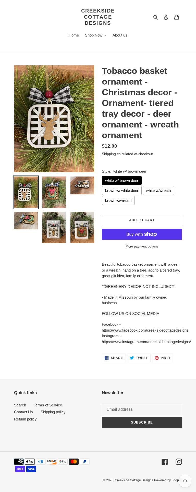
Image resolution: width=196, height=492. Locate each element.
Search (20, 405)
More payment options (142, 246)
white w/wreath (158, 190)
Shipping (109, 154)
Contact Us (23, 412)
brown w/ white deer (121, 190)
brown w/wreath (118, 200)
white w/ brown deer (121, 180)
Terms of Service (48, 405)
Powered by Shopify (168, 480)
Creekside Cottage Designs (98, 17)
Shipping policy (53, 412)
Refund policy (25, 419)
